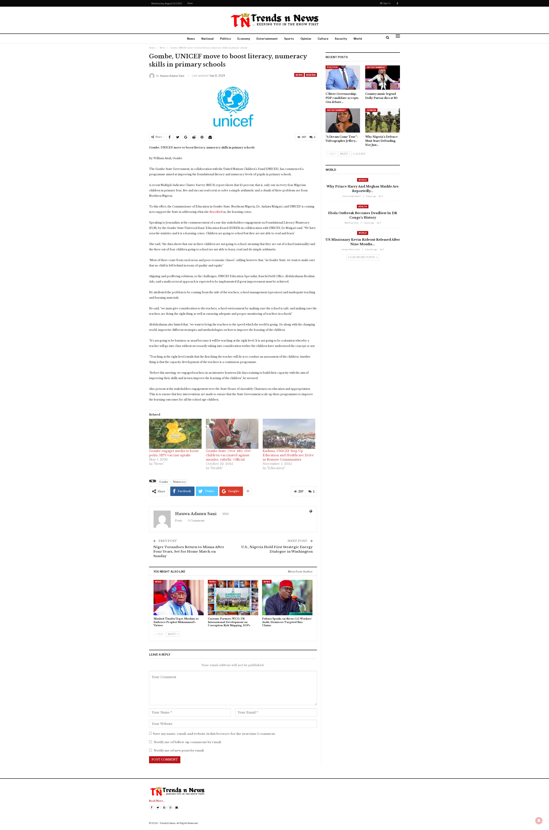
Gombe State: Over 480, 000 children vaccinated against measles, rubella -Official (228, 455)
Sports (289, 38)
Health (362, 206)
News (190, 3)
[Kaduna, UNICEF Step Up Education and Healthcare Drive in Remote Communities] (289, 434)
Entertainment (267, 38)
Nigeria (311, 75)
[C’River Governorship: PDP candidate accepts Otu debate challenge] (343, 77)
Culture (323, 38)
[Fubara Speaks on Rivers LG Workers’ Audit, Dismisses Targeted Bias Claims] (287, 597)
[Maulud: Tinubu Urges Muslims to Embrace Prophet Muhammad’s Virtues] (179, 597)
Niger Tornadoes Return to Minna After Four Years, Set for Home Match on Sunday (188, 551)
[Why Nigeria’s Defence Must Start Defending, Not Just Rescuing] (382, 120)
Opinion (305, 38)
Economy (243, 38)
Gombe (163, 482)
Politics (225, 38)
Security (341, 38)
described (215, 211)
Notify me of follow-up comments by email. (188, 742)
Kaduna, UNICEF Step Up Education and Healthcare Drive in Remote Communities (288, 455)
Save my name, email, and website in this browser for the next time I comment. (214, 734)
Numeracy (179, 482)
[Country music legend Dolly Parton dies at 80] (382, 77)
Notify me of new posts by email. (179, 750)
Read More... (157, 801)
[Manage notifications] (538, 820)
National (207, 38)
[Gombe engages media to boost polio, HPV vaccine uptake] (175, 434)
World (357, 38)
